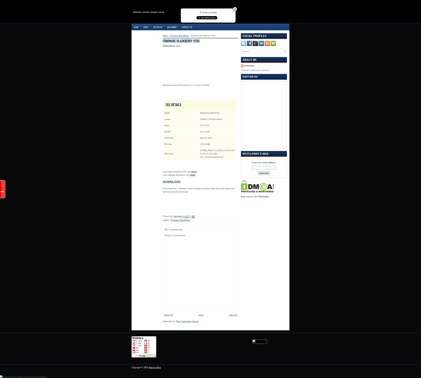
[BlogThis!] (187, 216)
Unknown (178, 216)
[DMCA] (257, 191)
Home (136, 27)
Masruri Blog (155, 367)
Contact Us (187, 27)
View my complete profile (255, 70)
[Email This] (184, 216)
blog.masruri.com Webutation (255, 196)
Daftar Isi (157, 27)
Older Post (233, 315)
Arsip (145, 27)
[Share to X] (190, 216)
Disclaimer (172, 27)
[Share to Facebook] (193, 216)
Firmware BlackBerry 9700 (181, 41)
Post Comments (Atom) (187, 321)
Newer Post (168, 315)
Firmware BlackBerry (179, 35)
